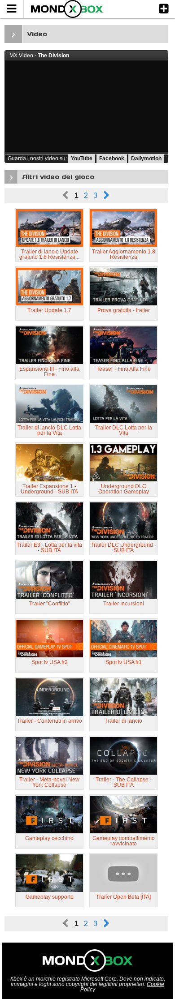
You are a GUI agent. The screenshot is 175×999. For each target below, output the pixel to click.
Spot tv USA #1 (123, 662)
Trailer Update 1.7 (49, 310)
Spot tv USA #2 (49, 662)
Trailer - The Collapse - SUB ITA (124, 782)
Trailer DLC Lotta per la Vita (123, 430)
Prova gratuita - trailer (123, 310)
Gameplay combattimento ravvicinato (123, 841)
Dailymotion (146, 158)
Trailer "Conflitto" (49, 603)
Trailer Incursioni (123, 603)
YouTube (81, 158)
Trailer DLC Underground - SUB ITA (123, 547)
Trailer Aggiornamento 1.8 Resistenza (123, 254)
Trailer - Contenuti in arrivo (49, 721)
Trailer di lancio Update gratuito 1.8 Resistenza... (49, 254)
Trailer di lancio (123, 721)
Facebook (111, 158)
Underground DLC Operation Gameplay (123, 489)
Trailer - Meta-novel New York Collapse (49, 782)
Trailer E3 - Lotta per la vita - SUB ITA (49, 547)
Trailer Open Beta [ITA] (123, 897)
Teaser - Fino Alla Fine (123, 369)
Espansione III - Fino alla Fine (49, 371)
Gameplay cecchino (49, 838)
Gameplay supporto (50, 897)
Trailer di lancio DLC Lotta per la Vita (49, 430)
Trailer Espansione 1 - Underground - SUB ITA (49, 489)
